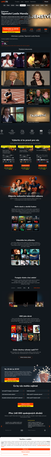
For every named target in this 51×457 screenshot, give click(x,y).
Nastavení (25, 454)
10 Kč (19, 24)
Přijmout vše (25, 449)
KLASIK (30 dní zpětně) (15, 45)
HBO (46, 5)
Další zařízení (37, 287)
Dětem (17, 5)
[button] (1, 426)
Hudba (42, 5)
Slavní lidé (6, 41)
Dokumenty (23, 5)
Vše (4, 5)
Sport (33, 5)
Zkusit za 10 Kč (12, 379)
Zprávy (37, 5)
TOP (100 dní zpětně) (24, 45)
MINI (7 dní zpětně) (5, 45)
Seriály (12, 5)
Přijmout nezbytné (25, 452)
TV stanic (22, 19)
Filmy (8, 5)
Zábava (28, 5)
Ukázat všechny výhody (25, 357)
